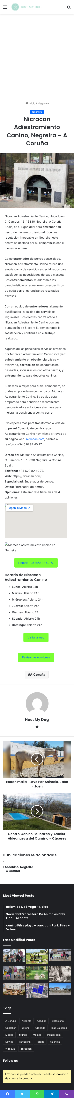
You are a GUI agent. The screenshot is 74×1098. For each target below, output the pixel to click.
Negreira (43, 103)
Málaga (37, 1034)
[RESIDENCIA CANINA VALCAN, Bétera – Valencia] (37, 972)
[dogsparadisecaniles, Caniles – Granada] (14, 989)
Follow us (10, 1060)
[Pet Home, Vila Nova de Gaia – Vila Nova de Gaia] (60, 989)
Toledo (40, 1041)
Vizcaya (10, 1048)
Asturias (41, 1020)
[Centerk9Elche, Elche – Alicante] (37, 957)
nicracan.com (35, 439)
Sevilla (9, 1041)
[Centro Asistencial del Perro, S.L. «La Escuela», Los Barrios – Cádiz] (14, 973)
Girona (26, 1027)
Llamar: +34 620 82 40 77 (36, 562)
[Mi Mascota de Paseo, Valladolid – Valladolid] (14, 955)
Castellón (10, 1027)
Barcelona (58, 1020)
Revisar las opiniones (36, 657)
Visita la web (36, 637)
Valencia (55, 1041)
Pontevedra (54, 1034)
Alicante (26, 1020)
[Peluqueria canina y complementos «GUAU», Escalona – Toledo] (60, 973)
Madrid (9, 1034)
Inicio (31, 103)
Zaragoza (26, 1048)
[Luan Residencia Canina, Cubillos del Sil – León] (60, 955)
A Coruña (37, 674)
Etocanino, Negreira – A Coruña (18, 869)
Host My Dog (37, 719)
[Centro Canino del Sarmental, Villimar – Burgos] (37, 990)
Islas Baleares (59, 1027)
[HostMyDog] (26, 7)
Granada (40, 1027)
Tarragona (25, 1041)
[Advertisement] (37, 57)
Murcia (23, 1034)
